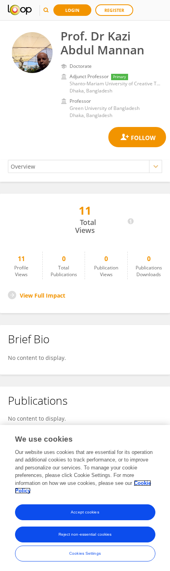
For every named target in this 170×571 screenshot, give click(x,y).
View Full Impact (42, 295)
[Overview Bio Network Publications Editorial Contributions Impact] (85, 166)
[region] (85, 498)
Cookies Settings (85, 553)
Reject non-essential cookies (85, 534)
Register (114, 10)
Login (72, 10)
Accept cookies (85, 512)
